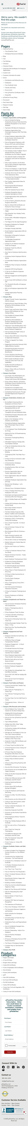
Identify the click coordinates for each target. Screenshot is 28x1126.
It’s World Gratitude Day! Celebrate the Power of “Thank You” (15, 566)
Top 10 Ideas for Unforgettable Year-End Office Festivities (15, 671)
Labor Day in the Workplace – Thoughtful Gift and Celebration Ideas (15, 411)
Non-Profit (12, 950)
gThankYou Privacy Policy (10, 97)
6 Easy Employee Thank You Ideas (14, 612)
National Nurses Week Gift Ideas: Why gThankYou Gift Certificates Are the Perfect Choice (16, 305)
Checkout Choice (8, 66)
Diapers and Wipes (8, 958)
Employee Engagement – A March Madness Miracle (14, 645)
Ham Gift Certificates (9, 977)
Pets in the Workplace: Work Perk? (15, 907)
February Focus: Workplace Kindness (15, 488)
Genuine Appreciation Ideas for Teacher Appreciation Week (13, 472)
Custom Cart (6, 73)
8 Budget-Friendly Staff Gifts (13, 228)
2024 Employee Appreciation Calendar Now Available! (13, 652)
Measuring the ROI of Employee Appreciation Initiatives (14, 186)
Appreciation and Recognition (17, 118)
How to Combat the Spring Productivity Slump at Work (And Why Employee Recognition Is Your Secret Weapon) (16, 122)
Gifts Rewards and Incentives (17, 706)
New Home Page (8, 102)
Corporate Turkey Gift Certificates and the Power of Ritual (15, 742)
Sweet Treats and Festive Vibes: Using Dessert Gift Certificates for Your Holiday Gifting (16, 311)
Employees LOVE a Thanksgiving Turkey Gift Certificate (14, 519)
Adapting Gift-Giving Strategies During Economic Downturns (14, 714)
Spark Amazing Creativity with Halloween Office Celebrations (13, 536)
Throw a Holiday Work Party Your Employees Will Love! (14, 491)
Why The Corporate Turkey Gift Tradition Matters (14, 839)
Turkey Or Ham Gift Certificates (12, 991)
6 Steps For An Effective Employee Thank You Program (15, 244)
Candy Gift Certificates (9, 965)
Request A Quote (8, 105)
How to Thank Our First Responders (15, 872)
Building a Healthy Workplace (13, 882)
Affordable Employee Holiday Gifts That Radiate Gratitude (15, 442)
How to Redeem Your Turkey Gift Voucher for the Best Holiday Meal (14, 710)
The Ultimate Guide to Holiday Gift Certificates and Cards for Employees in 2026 (15, 158)
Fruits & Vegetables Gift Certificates (13, 967)
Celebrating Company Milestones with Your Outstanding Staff (16, 415)
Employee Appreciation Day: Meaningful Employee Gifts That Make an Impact (16, 132)
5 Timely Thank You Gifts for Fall (14, 745)
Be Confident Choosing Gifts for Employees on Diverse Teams (14, 403)
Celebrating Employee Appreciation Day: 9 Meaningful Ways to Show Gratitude (15, 425)
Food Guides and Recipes (16, 683)
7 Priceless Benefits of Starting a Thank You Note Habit (14, 615)
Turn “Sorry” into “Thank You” (13, 869)
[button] (3, 4)
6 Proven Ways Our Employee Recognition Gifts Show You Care (14, 753)
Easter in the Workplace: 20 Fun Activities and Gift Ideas (14, 420)
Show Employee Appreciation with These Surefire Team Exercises (14, 656)
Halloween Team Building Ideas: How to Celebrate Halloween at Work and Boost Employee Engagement (15, 327)
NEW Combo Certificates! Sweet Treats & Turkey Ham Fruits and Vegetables (14, 360)
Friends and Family (10, 88)
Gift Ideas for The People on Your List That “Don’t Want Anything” (15, 733)
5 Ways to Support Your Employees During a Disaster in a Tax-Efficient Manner (15, 852)
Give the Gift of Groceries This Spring (15, 767)
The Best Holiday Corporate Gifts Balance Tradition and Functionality (15, 513)
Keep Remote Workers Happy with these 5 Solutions (15, 879)
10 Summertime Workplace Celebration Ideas (13, 464)
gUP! (4, 975)
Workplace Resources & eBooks (14, 54)
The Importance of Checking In (13, 904)
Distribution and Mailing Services (14, 80)
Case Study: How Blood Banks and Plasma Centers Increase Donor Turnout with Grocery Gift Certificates (15, 377)
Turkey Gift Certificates (9, 985)
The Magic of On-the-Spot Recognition (16, 222)
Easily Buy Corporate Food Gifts (14, 810)
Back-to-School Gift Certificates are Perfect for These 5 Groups (15, 206)
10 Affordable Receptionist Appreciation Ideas (12, 240)
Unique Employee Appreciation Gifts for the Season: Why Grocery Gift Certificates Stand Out (15, 138)
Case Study (12, 373)
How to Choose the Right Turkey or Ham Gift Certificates (15, 332)
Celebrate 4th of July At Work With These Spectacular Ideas (15, 174)
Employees (8, 83)
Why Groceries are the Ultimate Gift (15, 799)
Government (8, 90)
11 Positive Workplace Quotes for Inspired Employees (14, 866)
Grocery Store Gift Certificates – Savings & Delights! (14, 787)
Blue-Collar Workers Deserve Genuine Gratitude (13, 508)
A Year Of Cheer (7, 960)
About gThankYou (8, 49)
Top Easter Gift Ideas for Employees (15, 128)
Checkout (5, 64)
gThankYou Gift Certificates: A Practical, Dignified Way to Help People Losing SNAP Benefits (14, 321)
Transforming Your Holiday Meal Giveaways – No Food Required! (14, 857)
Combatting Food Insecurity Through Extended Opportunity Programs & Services (15, 393)
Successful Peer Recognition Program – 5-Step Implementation (15, 178)
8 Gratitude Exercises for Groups (14, 648)
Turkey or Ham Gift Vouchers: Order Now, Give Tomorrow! (15, 802)
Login (14, 10)
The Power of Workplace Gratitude (15, 943)
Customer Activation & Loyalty (11, 75)
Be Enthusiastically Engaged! (13, 664)
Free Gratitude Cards (11, 85)
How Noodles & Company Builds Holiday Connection (14, 316)
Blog (4, 56)
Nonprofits (8, 95)
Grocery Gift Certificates (10, 972)
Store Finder (6, 110)
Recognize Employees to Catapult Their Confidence (14, 225)
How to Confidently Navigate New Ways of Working (14, 927)
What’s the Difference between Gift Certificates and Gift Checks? (15, 779)
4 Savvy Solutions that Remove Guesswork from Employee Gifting (14, 355)
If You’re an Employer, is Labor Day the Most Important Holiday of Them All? (16, 169)
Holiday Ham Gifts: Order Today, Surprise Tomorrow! (14, 725)
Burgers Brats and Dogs (10, 963)
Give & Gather (7, 970)
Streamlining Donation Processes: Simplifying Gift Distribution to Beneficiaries (14, 350)
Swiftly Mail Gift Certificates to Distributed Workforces (13, 365)
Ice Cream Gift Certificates (10, 980)
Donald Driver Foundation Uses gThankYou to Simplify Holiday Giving (15, 388)
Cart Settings (7, 61)
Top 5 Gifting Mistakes (11, 722)
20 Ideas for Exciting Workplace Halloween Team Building (14, 562)
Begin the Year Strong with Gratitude (15, 889)
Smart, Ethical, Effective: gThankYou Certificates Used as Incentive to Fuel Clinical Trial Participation (15, 383)
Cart (4, 59)
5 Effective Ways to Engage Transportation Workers (12, 641)
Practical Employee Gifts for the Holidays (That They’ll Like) (14, 737)
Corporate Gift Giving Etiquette (13, 269)
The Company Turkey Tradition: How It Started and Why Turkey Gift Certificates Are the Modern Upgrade (16, 152)
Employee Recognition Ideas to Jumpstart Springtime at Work (13, 193)
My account (6, 100)
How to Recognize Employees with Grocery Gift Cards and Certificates (15, 143)
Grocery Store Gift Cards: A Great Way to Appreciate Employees (16, 336)
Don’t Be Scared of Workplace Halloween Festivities (13, 588)
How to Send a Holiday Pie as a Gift (15, 516)
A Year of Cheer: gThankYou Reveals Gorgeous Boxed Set (15, 201)
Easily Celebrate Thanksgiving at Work (16, 559)
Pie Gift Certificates (8, 982)
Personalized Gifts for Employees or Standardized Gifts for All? (15, 407)
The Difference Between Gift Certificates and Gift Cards (13, 834)
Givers (5, 78)
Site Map (5, 107)
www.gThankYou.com (7, 40)
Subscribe (10, 1052)
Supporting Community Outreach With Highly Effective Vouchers (16, 345)
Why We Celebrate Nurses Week (14, 190)
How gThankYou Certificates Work (14, 92)
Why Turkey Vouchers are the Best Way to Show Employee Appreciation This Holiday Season (15, 164)
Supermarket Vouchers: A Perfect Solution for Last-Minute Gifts (14, 147)
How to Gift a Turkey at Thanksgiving (15, 540)
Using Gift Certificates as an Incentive (15, 756)
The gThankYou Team (11, 51)
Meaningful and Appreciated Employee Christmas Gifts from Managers (16, 496)
